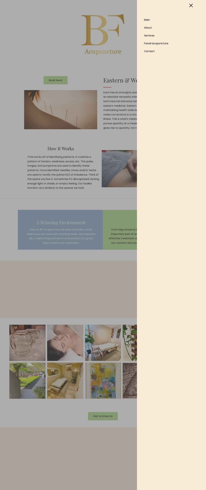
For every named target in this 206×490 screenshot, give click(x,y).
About (148, 28)
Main (147, 20)
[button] (191, 5)
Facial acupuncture (156, 43)
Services (149, 35)
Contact (149, 51)
